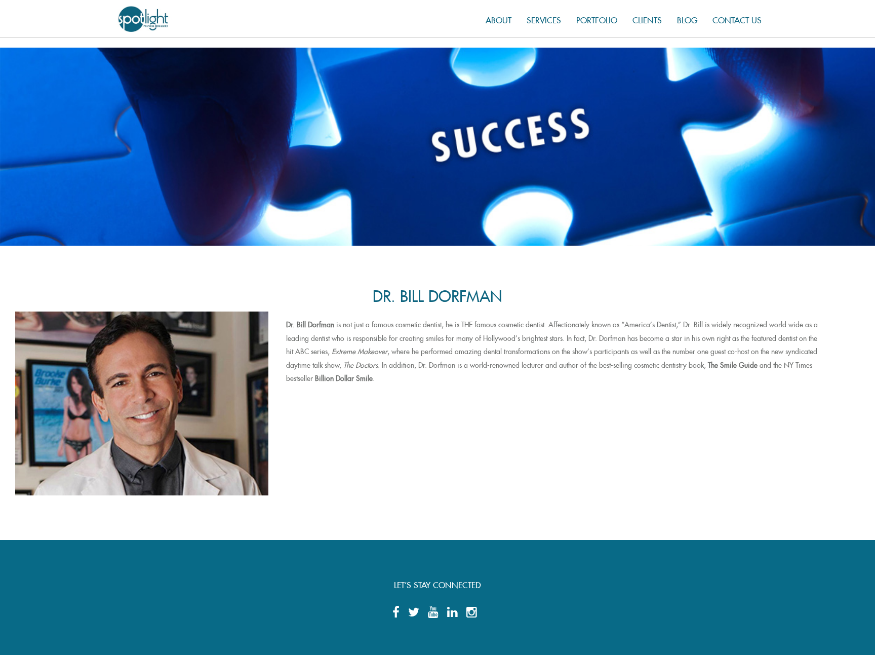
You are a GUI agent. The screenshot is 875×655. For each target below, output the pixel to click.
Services (544, 18)
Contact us (737, 18)
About (498, 18)
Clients (647, 18)
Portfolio (596, 18)
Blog (687, 18)
